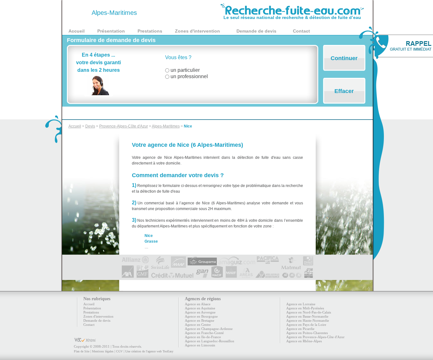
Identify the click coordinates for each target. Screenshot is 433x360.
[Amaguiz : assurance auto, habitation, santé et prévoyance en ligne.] (236, 259)
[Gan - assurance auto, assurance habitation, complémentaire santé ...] (202, 275)
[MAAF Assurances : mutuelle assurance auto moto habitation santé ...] (178, 259)
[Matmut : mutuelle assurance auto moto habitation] (291, 259)
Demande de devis (256, 31)
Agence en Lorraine (300, 304)
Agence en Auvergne (200, 312)
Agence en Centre (198, 324)
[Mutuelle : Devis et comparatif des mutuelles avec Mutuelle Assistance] (267, 275)
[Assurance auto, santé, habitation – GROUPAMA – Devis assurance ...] (202, 259)
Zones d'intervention (197, 31)
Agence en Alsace (197, 304)
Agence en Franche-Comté (204, 333)
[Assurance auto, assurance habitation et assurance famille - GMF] (142, 275)
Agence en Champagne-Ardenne (209, 329)
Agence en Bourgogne (201, 316)
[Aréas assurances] (246, 275)
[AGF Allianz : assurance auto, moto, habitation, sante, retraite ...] (135, 259)
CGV (119, 351)
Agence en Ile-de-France (203, 337)
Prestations (150, 31)
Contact (301, 31)
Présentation (111, 31)
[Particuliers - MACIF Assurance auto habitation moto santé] (217, 275)
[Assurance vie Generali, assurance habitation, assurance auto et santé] (308, 275)
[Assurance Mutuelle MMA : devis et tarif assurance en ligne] (291, 275)
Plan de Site (81, 351)
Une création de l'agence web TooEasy (149, 351)
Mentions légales (102, 351)
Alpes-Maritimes (166, 126)
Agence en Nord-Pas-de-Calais (308, 312)
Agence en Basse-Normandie (307, 316)
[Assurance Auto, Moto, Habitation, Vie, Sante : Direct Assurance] (308, 259)
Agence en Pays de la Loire (306, 324)
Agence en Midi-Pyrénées (305, 308)
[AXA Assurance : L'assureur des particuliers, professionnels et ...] (128, 275)
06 (79, 12)
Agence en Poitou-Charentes (307, 333)
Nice (188, 126)
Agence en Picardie (300, 329)
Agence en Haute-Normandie (307, 320)
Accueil (76, 31)
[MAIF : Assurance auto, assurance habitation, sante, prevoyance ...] (231, 275)
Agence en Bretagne (199, 320)
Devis (90, 126)
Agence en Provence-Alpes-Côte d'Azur (315, 337)
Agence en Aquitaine (200, 308)
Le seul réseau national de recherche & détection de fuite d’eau (292, 17)
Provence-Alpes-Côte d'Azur (123, 126)
